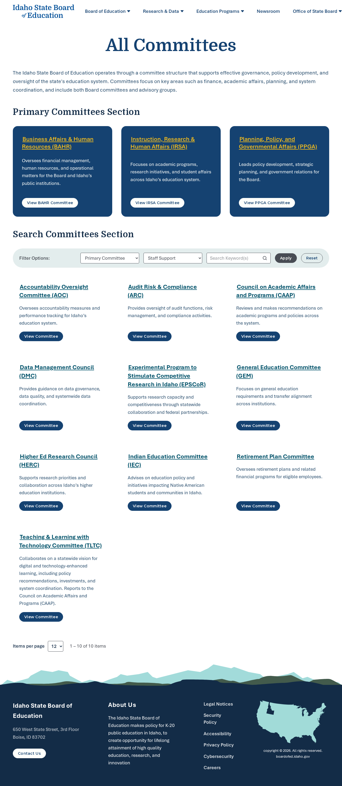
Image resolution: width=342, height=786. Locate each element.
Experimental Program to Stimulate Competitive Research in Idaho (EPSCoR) (167, 375)
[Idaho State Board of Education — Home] (43, 11)
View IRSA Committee (157, 202)
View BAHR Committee (50, 202)
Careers (212, 768)
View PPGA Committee (267, 202)
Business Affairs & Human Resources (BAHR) (58, 142)
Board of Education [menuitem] (105, 11)
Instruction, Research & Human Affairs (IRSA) (162, 142)
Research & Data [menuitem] (161, 11)
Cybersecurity (219, 756)
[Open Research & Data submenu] (183, 11)
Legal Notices (218, 704)
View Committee (41, 336)
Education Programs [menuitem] (217, 11)
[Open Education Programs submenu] (243, 11)
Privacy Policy (219, 745)
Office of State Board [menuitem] (315, 11)
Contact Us (29, 753)
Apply (286, 258)
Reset (312, 258)
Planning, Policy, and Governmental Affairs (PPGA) (278, 142)
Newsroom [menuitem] (268, 11)
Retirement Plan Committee (275, 456)
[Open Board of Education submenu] (129, 11)
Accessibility (217, 734)
